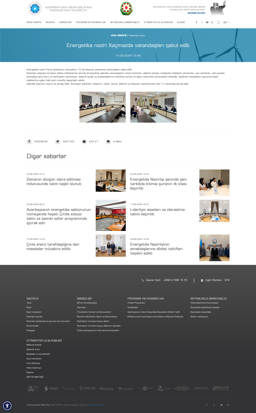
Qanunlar (81, 308)
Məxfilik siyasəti (96, 405)
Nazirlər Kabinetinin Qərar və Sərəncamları (97, 317)
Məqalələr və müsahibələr (38, 354)
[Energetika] (61, 8)
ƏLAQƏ (181, 23)
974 (227, 280)
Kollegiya (31, 331)
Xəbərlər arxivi (33, 350)
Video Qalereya (34, 368)
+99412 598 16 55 (175, 280)
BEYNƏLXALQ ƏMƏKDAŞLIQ (124, 23)
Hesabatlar (133, 308)
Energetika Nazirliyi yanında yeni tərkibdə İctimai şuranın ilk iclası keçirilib (158, 184)
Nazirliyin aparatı (34, 317)
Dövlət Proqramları (136, 303)
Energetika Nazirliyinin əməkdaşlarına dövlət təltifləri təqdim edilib (156, 249)
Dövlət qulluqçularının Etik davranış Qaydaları (98, 331)
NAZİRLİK (50, 23)
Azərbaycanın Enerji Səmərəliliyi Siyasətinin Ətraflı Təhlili (154, 312)
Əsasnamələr (33, 326)
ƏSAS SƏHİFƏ (34, 23)
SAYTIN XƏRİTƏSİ (35, 377)
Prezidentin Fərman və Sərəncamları (94, 312)
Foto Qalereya (33, 363)
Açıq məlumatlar (34, 359)
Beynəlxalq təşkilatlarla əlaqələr (205, 308)
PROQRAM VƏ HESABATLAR (91, 23)
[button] (7, 405)
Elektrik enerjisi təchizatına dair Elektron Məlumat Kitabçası (155, 317)
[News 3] (102, 107)
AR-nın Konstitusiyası (87, 303)
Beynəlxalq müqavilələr (201, 312)
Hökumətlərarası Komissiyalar (205, 303)
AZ (225, 22)
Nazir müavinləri (34, 312)
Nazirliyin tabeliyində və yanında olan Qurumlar (48, 321)
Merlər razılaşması (199, 317)
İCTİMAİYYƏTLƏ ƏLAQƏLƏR (158, 23)
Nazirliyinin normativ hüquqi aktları (93, 321)
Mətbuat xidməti (34, 345)
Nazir (29, 308)
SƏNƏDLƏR (65, 23)
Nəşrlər (30, 373)
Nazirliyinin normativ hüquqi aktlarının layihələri (99, 326)
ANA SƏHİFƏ (119, 35)
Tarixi (29, 303)
